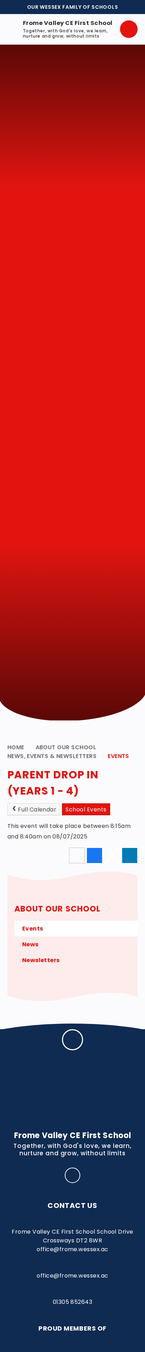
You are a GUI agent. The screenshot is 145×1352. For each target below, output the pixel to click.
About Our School (66, 747)
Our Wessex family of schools (72, 7)
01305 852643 (73, 1302)
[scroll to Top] (72, 1039)
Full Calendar (37, 809)
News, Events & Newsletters (51, 756)
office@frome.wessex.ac (72, 1276)
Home (15, 747)
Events (118, 756)
